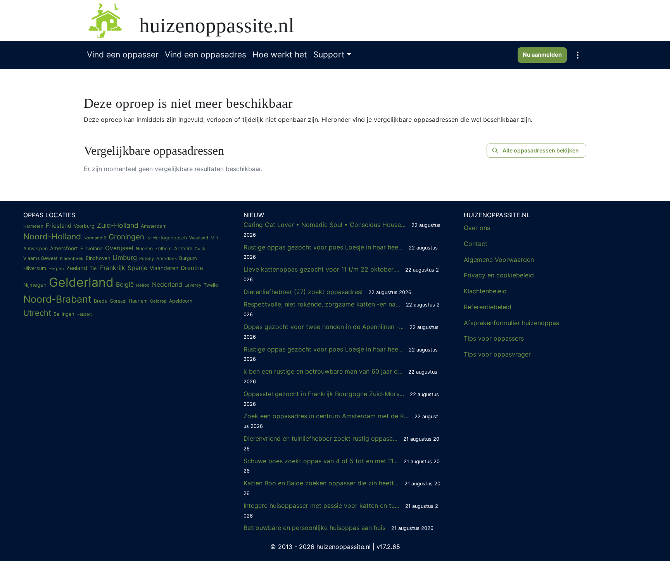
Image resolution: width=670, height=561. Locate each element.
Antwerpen (35, 248)
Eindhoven (98, 258)
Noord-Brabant (57, 299)
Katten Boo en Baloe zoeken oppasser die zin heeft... (341, 487)
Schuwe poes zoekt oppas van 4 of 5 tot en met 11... (341, 465)
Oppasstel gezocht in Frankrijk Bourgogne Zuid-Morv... (341, 398)
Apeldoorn (180, 301)
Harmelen (33, 226)
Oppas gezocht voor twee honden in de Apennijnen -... (341, 331)
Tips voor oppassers (494, 338)
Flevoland (91, 248)
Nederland (167, 284)
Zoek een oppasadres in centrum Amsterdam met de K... (340, 420)
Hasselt (84, 314)
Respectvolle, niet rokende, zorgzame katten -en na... (341, 308)
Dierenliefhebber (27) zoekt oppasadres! (327, 292)
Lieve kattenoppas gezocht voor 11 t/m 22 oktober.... (341, 273)
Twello (211, 285)
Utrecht (37, 313)
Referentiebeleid (487, 307)
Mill (214, 238)
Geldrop (158, 301)
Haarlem (138, 301)
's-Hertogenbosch (167, 238)
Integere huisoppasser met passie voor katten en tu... (340, 510)
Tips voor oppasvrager (497, 354)
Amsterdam (154, 226)
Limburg (124, 257)
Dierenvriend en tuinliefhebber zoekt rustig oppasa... (341, 443)
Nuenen (144, 248)
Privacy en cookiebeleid (499, 275)
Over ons (477, 228)
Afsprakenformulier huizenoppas (511, 323)
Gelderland (81, 282)
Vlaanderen (164, 268)
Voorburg (84, 226)
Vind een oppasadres (205, 54)
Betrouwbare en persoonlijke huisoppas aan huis (338, 528)
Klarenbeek (71, 258)
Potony (146, 258)
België (125, 284)
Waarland (198, 238)
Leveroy (193, 285)
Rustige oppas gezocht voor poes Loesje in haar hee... (340, 251)
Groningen (126, 236)
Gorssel (118, 301)
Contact (475, 244)
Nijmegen (35, 285)
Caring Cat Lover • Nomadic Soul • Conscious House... (341, 229)
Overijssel (119, 248)
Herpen (56, 268)
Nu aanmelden (542, 54)
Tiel (94, 268)
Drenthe (192, 268)
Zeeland (76, 268)
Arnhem (183, 248)
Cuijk (200, 248)
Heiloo (143, 285)
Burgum (188, 258)
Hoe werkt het (279, 54)
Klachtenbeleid (485, 291)
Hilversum (34, 268)
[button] (577, 55)
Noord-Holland (52, 236)
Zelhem (163, 248)
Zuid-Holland (117, 225)
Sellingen (64, 314)
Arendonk (166, 258)
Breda (100, 301)
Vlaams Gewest (40, 258)
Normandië (94, 238)
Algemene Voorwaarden (499, 259)
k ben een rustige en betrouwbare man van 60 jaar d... (340, 375)
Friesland (58, 225)
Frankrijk (112, 268)
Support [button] (329, 54)
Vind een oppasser (123, 54)
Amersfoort (64, 248)
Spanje (137, 268)
